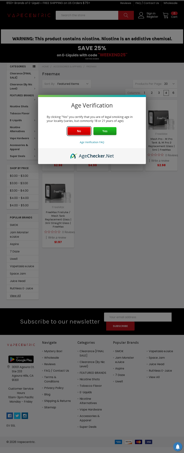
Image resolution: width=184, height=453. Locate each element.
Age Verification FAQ (92, 142)
